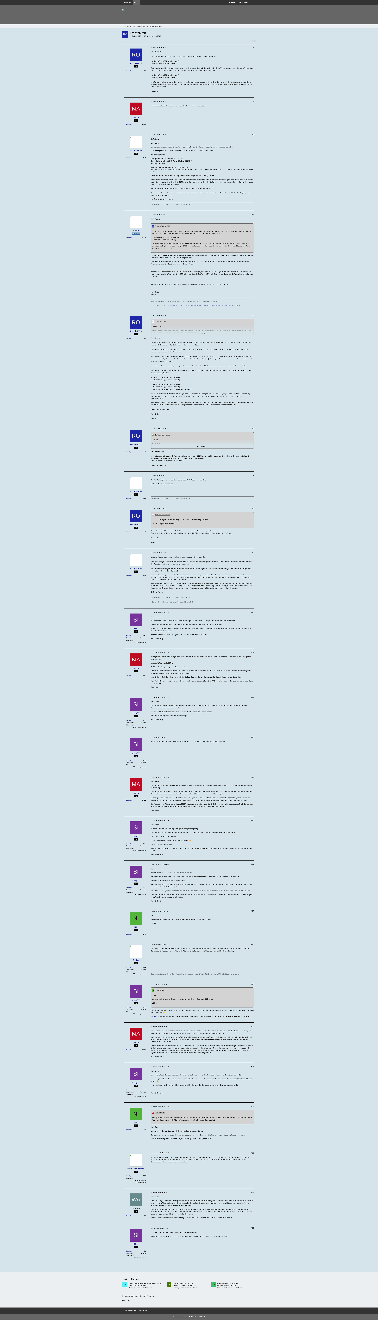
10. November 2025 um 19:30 (160, 1106)
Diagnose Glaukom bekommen (228, 1283)
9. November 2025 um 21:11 (160, 911)
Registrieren (243, 2)
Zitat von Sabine (160, 321)
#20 (252, 1026)
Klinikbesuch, (217, 305)
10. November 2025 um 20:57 (160, 1153)
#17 (252, 911)
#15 (252, 820)
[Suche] (252, 2)
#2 (253, 101)
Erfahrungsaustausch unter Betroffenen (140, 1288)
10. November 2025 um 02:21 (160, 984)
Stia (218, 1285)
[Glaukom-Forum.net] (189, 14)
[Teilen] (254, 41)
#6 (253, 429)
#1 (253, 47)
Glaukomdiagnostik (192, 305)
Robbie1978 (136, 36)
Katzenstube (173, 602)
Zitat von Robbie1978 (162, 226)
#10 (252, 612)
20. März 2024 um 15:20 (158, 47)
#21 (252, 1067)
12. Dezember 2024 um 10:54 (160, 652)
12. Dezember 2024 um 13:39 (160, 777)
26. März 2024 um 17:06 (158, 552)
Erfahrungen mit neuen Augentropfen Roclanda (144, 1283)
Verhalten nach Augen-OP (231, 305)
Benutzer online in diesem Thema (138, 1296)
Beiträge (128, 70)
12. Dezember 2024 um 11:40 (160, 697)
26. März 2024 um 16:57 (158, 509)
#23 (252, 1153)
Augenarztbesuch (205, 305)
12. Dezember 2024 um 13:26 (160, 737)
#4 (253, 215)
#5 (253, 315)
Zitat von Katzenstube (162, 435)
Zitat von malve (160, 1113)
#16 (252, 865)
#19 (252, 984)
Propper (130, 1285)
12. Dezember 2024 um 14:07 (160, 820)
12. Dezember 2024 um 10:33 (160, 612)
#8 (253, 509)
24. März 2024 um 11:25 (158, 214)
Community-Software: (189, 1317)
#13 (252, 737)
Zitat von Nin (159, 990)
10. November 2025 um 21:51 (160, 1192)
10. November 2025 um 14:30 (160, 1067)
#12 (252, 697)
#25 (252, 1228)
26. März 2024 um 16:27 (158, 429)
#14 (252, 777)
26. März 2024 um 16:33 (158, 475)
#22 (252, 1106)
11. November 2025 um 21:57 (160, 1228)
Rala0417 (176, 1285)
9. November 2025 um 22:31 (160, 944)
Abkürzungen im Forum (176, 305)
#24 (252, 1192)
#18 (252, 944)
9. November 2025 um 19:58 (160, 864)
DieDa (155, 1016)
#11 (252, 652)
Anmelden (232, 2)
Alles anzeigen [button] (201, 333)
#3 (253, 135)
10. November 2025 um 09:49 (160, 1026)
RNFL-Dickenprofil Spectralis (183, 1283)
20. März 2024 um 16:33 (158, 135)
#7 (253, 475)
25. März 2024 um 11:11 (158, 315)
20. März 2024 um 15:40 (158, 101)
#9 (253, 553)
